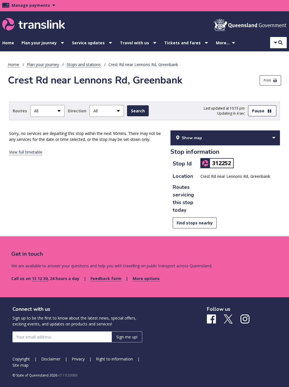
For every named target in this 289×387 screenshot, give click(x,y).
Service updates (88, 42)
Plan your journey (39, 42)
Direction (77, 110)
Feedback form (106, 278)
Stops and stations (84, 64)
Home (8, 42)
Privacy (78, 359)
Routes (20, 110)
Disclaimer (50, 359)
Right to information (114, 359)
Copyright (21, 359)
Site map (20, 365)
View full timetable (25, 152)
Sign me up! (126, 337)
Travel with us (134, 42)
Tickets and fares (182, 42)
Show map (192, 138)
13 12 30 (40, 278)
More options (146, 278)
